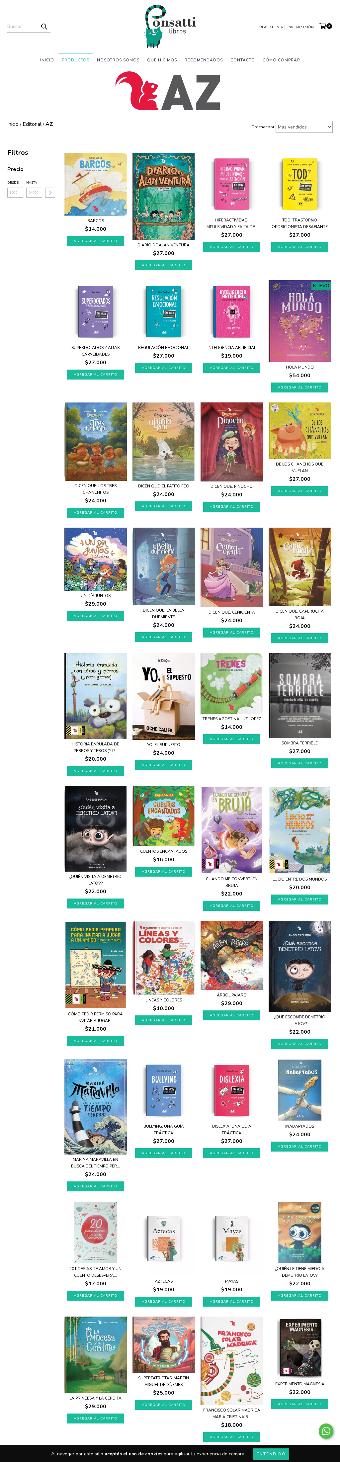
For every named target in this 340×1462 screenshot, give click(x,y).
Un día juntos (96, 595)
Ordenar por (262, 126)
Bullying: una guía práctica (163, 1130)
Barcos (95, 220)
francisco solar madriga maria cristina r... (231, 1413)
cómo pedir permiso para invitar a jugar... (95, 1017)
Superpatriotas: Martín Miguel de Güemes (163, 1381)
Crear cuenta (270, 27)
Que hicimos (162, 60)
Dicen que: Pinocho (232, 486)
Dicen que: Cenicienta (232, 612)
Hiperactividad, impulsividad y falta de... (232, 223)
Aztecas (164, 1281)
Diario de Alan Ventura (163, 245)
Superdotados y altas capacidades (95, 351)
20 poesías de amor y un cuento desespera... (95, 1272)
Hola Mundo (300, 367)
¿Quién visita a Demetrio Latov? (95, 880)
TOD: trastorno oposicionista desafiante (300, 223)
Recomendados (204, 60)
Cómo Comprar (281, 60)
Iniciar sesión (301, 27)
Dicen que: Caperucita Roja (300, 615)
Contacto (242, 60)
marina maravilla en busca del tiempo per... (95, 1163)
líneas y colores (163, 1000)
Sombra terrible (300, 743)
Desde (13, 182)
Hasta (31, 182)
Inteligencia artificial (232, 347)
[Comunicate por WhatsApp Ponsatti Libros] (326, 1431)
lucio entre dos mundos (300, 879)
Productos (75, 60)
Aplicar (50, 193)
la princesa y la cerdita (95, 1398)
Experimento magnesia (299, 1384)
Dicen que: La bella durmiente (163, 614)
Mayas (231, 1281)
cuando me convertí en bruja (232, 882)
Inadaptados (299, 1126)
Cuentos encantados (163, 851)
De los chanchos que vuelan (299, 467)
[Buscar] (43, 27)
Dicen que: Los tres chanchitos (96, 489)
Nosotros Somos (118, 60)
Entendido (271, 1454)
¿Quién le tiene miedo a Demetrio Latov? (299, 1272)
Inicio (47, 60)
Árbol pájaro (232, 995)
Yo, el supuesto (163, 744)
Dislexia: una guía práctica (231, 1130)
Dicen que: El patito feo (163, 486)
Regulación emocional (163, 347)
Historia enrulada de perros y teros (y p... (95, 747)
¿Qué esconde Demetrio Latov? (299, 1020)
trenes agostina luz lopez (232, 719)
